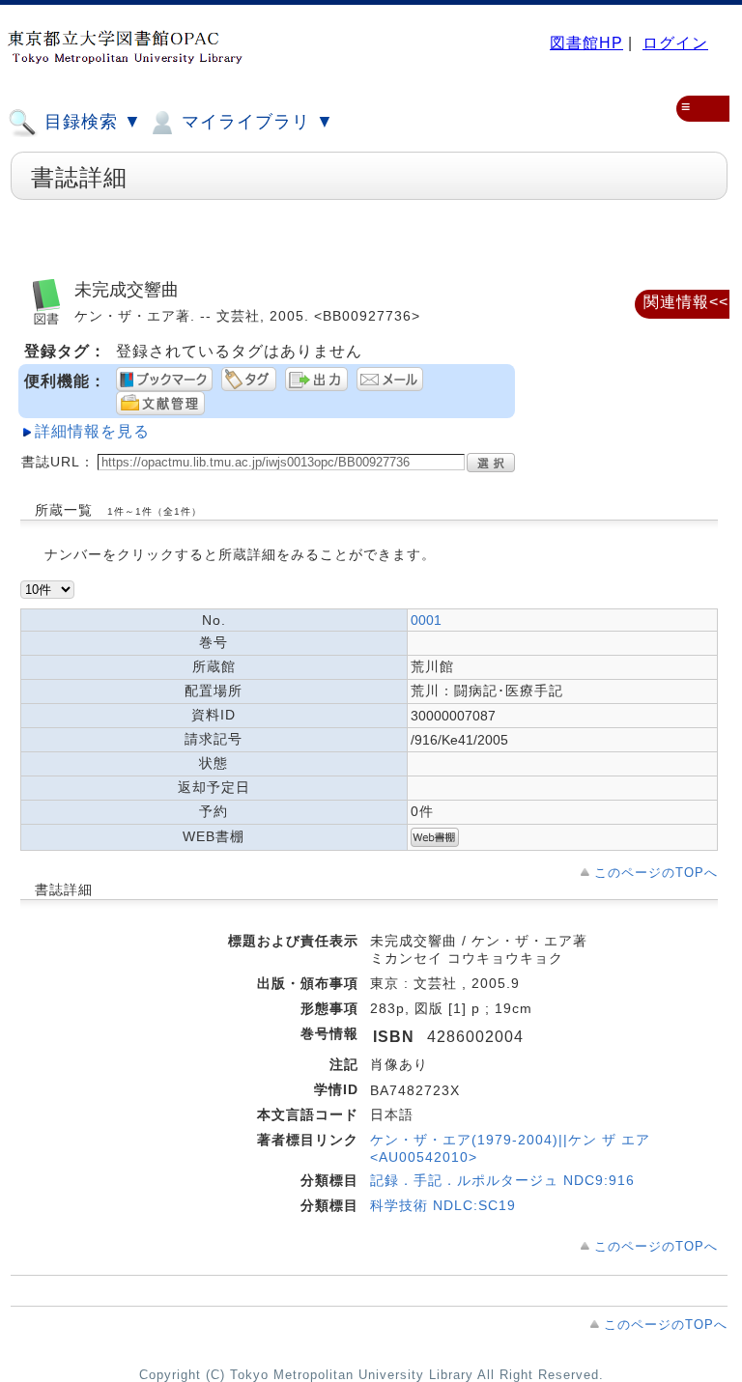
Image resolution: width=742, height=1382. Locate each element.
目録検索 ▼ (90, 121)
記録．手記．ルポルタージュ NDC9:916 (502, 1180)
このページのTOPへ (656, 872)
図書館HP (586, 43)
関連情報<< (685, 302)
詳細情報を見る (92, 431)
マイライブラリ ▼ (255, 121)
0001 (426, 620)
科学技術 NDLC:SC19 (443, 1205)
